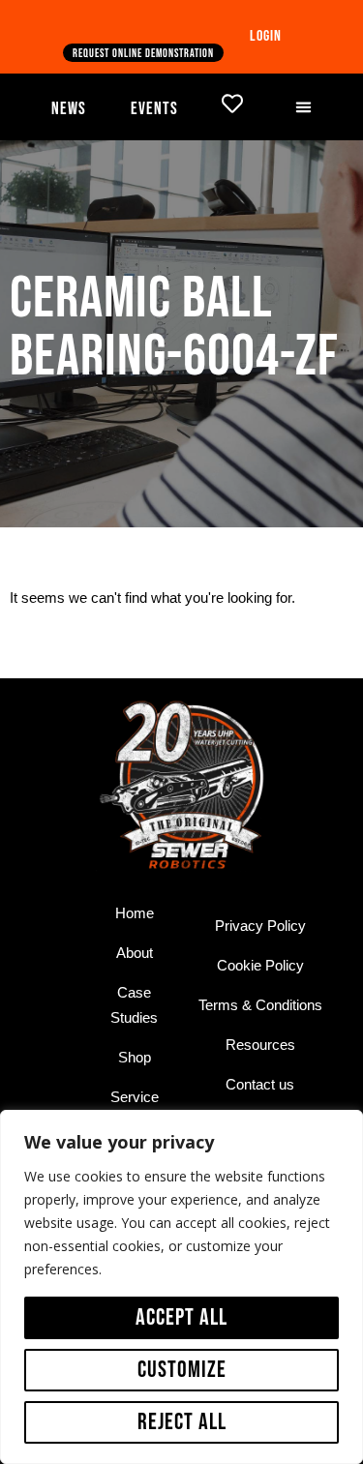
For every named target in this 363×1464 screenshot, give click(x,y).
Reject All (182, 1422)
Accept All (181, 1317)
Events (154, 109)
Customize (182, 1370)
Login (266, 36)
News (68, 109)
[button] (304, 106)
